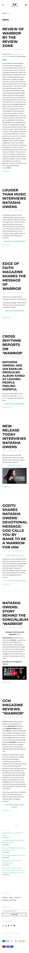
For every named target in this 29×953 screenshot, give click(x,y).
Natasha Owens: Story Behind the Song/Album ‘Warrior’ (15, 613)
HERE (18, 634)
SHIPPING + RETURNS (9, 900)
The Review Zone (16, 54)
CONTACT (18, 897)
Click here (5, 56)
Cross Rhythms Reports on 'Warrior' (12, 344)
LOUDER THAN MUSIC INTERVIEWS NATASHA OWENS (14, 198)
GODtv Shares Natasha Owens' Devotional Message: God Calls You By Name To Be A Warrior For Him (14, 526)
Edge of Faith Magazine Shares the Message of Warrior (14, 276)
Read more (6, 171)
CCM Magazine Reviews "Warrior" (13, 707)
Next (16, 825)
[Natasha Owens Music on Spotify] (11, 925)
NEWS (11, 897)
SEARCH (5, 897)
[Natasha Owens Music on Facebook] (3, 925)
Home (4, 13)
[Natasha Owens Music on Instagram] (6, 925)
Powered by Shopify (7, 936)
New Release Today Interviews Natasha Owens (14, 436)
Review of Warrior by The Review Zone (13, 37)
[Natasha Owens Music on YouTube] (14, 925)
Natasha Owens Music (13, 933)
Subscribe (4, 879)
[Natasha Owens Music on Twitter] (8, 925)
